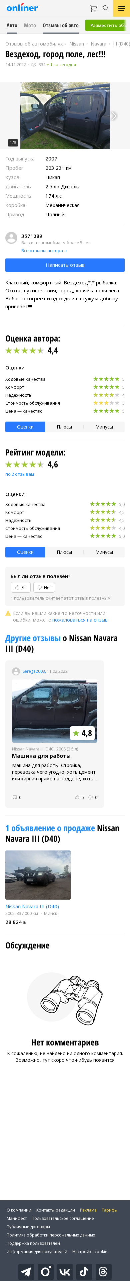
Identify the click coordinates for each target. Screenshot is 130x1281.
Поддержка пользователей (33, 1243)
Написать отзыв (65, 264)
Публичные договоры (28, 1227)
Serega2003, (34, 671)
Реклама (88, 1210)
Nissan (76, 44)
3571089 (31, 236)
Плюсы (64, 427)
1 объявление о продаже (51, 828)
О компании (19, 1210)
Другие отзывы (34, 638)
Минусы (104, 427)
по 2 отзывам (19, 474)
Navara (98, 44)
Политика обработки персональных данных (51, 1235)
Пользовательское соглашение (63, 1218)
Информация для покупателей (37, 1251)
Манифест (17, 1218)
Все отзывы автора (42, 250)
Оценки (25, 427)
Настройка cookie (89, 1251)
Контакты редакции (55, 1210)
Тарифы (110, 1210)
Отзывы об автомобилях (34, 44)
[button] (65, 115)
